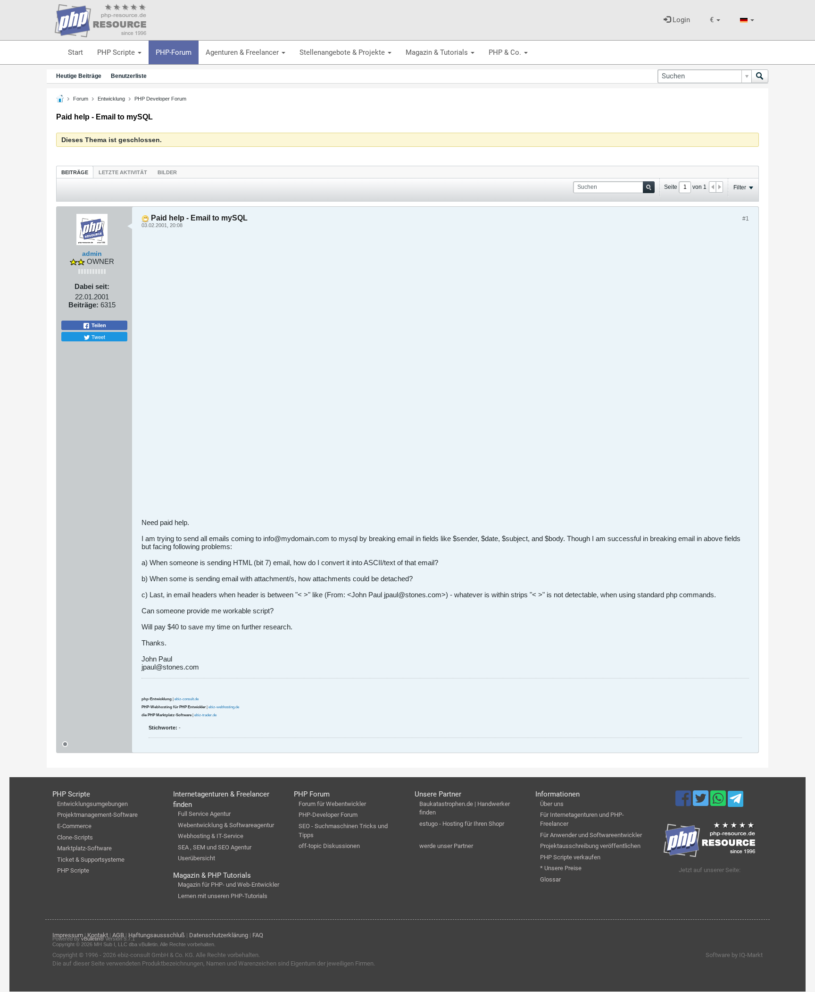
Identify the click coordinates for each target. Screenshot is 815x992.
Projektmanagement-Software (97, 814)
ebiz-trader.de (205, 715)
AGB (118, 935)
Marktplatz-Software (84, 848)
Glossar (550, 879)
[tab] (74, 172)
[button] (715, 20)
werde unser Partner (446, 845)
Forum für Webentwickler (332, 803)
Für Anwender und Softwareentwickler (591, 835)
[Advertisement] (424, 376)
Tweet (97, 336)
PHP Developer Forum (160, 99)
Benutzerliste (129, 76)
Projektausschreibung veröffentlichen (590, 845)
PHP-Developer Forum (328, 814)
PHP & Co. (506, 52)
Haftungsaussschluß (156, 935)
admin (92, 253)
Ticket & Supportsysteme (91, 859)
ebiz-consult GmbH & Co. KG (155, 954)
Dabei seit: (92, 286)
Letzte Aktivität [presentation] (123, 172)
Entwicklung (111, 99)
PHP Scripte (117, 52)
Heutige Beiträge (78, 76)
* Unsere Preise (561, 868)
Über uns (552, 803)
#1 (745, 218)
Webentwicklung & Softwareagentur (226, 825)
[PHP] (100, 19)
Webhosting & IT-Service (210, 835)
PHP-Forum (173, 52)
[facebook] (684, 802)
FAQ (257, 935)
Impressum (67, 935)
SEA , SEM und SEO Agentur (214, 847)
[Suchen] (759, 76)
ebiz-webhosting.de (223, 707)
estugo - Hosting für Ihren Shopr (461, 823)
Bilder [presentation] (167, 172)
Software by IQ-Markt (734, 954)
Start (75, 52)
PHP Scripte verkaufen (570, 857)
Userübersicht (196, 858)
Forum (80, 99)
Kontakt (97, 935)
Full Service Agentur (204, 813)
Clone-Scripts (75, 837)
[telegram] (735, 801)
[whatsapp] (719, 802)
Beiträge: (83, 305)
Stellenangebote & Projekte (343, 52)
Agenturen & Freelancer (243, 52)
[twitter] (701, 802)
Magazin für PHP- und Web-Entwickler (228, 884)
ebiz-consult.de (187, 699)
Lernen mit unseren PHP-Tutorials (222, 895)
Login (680, 20)
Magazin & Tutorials (438, 52)
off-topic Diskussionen (329, 845)
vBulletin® (92, 938)
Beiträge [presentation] (74, 172)
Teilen (98, 325)
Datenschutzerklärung (218, 935)
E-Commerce (74, 826)
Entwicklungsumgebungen (92, 803)
